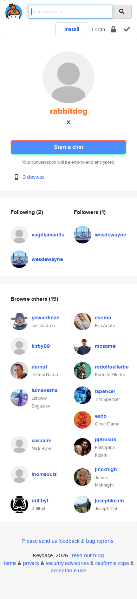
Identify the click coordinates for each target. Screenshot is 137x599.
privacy (31, 563)
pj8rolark (105, 439)
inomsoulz (44, 474)
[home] (13, 10)
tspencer (105, 391)
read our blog (88, 555)
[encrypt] (113, 29)
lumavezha (45, 390)
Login (98, 29)
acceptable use (68, 570)
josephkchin (109, 500)
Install (71, 29)
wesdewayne (47, 259)
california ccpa (112, 563)
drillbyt (40, 500)
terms (10, 563)
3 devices (34, 177)
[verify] (127, 29)
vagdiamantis (48, 235)
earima (103, 317)
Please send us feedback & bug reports (67, 541)
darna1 (39, 367)
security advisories (67, 563)
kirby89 (41, 346)
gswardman (46, 317)
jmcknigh (106, 469)
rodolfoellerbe (112, 367)
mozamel (106, 346)
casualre (41, 440)
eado (101, 416)
